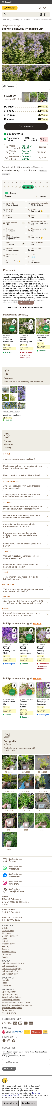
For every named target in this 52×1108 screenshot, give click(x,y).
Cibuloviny (6, 933)
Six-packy (6, 954)
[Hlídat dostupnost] (31, 327)
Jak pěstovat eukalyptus (13, 963)
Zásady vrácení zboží (11, 997)
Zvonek (26, 20)
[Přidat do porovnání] (14, 321)
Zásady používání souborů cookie (17, 1005)
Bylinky (5, 928)
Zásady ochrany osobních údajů (16, 1002)
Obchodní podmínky (11, 1000)
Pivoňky (5, 946)
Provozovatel (8, 1010)
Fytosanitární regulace (12, 1007)
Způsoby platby (9, 992)
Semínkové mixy (9, 952)
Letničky (5, 941)
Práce (4, 983)
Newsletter (7, 985)
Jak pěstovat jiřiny (10, 966)
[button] (26, 139)
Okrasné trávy (8, 944)
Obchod (5, 20)
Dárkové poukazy (10, 936)
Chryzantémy (8, 930)
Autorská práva (9, 1013)
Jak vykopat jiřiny (10, 974)
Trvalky (16, 20)
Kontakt (5, 980)
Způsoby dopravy (10, 994)
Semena (5, 949)
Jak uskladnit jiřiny (10, 971)
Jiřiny (4, 938)
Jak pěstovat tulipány (11, 968)
